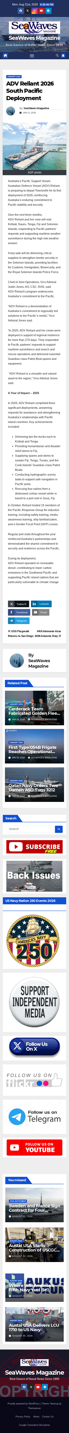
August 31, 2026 (22, 1216)
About (36, 1416)
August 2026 (16, 1241)
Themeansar (34, 1408)
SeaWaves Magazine (34, 38)
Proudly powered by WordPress (24, 1403)
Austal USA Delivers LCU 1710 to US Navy (34, 1327)
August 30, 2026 (22, 1256)
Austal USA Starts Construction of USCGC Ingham (32, 1250)
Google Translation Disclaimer (34, 1425)
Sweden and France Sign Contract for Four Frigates (34, 1210)
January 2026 (14, 77)
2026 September (18, 1201)
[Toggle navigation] (32, 55)
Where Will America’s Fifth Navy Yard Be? (31, 1287)
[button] (57, 55)
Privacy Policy (23, 1416)
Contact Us (48, 1416)
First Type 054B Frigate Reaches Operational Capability (32, 752)
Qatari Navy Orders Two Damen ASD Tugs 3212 (33, 787)
